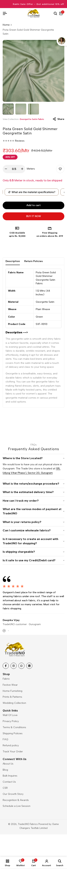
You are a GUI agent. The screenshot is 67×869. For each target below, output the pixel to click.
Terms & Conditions (14, 727)
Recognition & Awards (16, 800)
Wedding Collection (14, 702)
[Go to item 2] (8, 630)
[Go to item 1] (4, 630)
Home (6, 24)
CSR (5, 787)
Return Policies (33, 261)
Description (13, 261)
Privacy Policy (11, 721)
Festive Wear (10, 684)
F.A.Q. (6, 739)
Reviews (19, 140)
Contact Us (9, 781)
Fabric (6, 678)
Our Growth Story (13, 794)
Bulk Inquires (10, 775)
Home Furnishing (12, 690)
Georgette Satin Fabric (32, 119)
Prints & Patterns (12, 696)
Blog (5, 769)
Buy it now (33, 216)
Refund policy (11, 745)
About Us (8, 763)
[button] (60, 169)
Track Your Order (13, 751)
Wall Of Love (10, 715)
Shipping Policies (13, 733)
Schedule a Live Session (16, 806)
